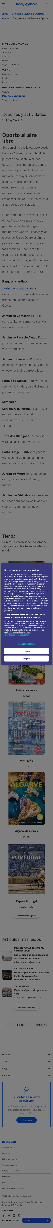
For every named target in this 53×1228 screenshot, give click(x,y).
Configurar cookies (26, 644)
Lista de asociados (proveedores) (17, 635)
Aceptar (26, 658)
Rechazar (26, 651)
